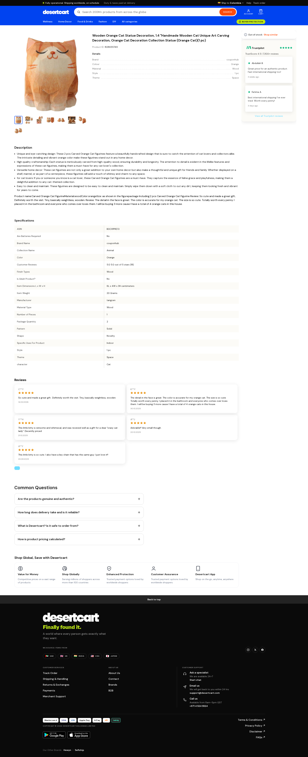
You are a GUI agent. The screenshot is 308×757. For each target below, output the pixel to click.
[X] (255, 650)
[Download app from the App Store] (78, 735)
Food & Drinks (85, 21)
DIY (114, 21)
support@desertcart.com (205, 692)
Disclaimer (257, 731)
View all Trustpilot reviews (269, 115)
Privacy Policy (255, 725)
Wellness (48, 21)
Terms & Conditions (251, 720)
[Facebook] (262, 650)
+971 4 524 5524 (199, 706)
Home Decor (65, 21)
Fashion (103, 21)
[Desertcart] (56, 12)
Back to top (154, 599)
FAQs (260, 737)
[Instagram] (248, 650)
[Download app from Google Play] (54, 735)
